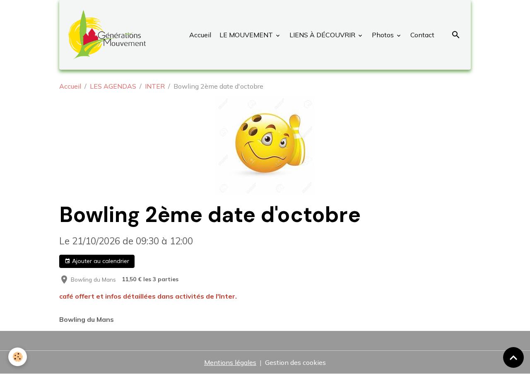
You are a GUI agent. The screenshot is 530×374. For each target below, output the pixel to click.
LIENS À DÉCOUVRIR (322, 35)
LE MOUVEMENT (246, 35)
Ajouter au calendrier (99, 261)
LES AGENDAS (113, 86)
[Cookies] (17, 356)
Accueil (200, 35)
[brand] (109, 35)
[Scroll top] (513, 357)
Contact (421, 35)
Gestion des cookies (295, 362)
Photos (382, 35)
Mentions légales (230, 362)
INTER (155, 86)
